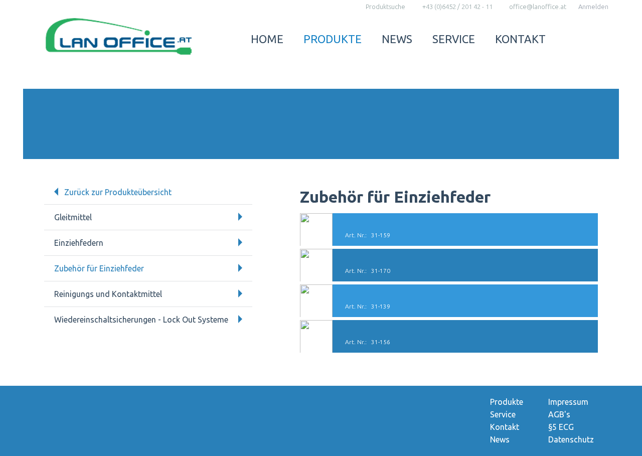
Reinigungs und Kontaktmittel (108, 293)
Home (267, 39)
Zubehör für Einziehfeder (99, 268)
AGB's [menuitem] (559, 414)
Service (453, 39)
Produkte (332, 39)
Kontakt (520, 39)
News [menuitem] (500, 439)
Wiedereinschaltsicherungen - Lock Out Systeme (141, 319)
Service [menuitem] (503, 414)
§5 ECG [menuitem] (561, 426)
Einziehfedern (78, 242)
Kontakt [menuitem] (504, 426)
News (397, 39)
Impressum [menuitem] (568, 401)
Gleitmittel (73, 217)
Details (449, 229)
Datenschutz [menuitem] (571, 439)
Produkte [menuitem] (506, 401)
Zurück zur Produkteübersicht (118, 192)
